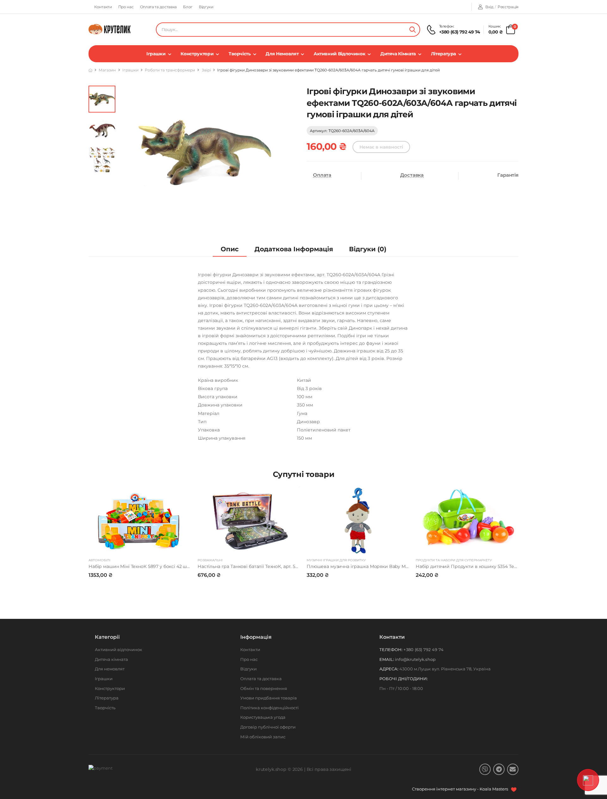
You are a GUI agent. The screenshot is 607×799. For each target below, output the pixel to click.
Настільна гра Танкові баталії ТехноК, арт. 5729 (250, 566)
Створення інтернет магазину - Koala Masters (460, 788)
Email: (386, 659)
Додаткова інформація (293, 249)
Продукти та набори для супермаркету (454, 560)
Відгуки (206, 6)
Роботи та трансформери (170, 70)
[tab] (230, 249)
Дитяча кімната (398, 54)
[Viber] (485, 769)
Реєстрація (508, 6)
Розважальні (210, 560)
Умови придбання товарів (268, 697)
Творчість (240, 54)
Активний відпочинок (339, 54)
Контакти (103, 6)
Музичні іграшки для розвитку (336, 560)
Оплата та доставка (158, 6)
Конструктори (197, 54)
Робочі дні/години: (403, 678)
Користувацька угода (262, 717)
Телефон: (390, 649)
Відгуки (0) (367, 249)
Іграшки (156, 54)
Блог (188, 6)
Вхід (489, 6)
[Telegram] (499, 769)
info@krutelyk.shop (415, 659)
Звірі (206, 70)
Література (443, 54)
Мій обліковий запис (262, 736)
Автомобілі (99, 560)
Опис (230, 249)
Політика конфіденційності (269, 707)
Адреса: (388, 668)
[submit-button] (412, 29)
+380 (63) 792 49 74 (459, 32)
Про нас (126, 6)
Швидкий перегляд (139, 546)
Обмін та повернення (263, 688)
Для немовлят (282, 54)
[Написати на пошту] (512, 769)
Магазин (107, 70)
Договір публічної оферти (268, 726)
